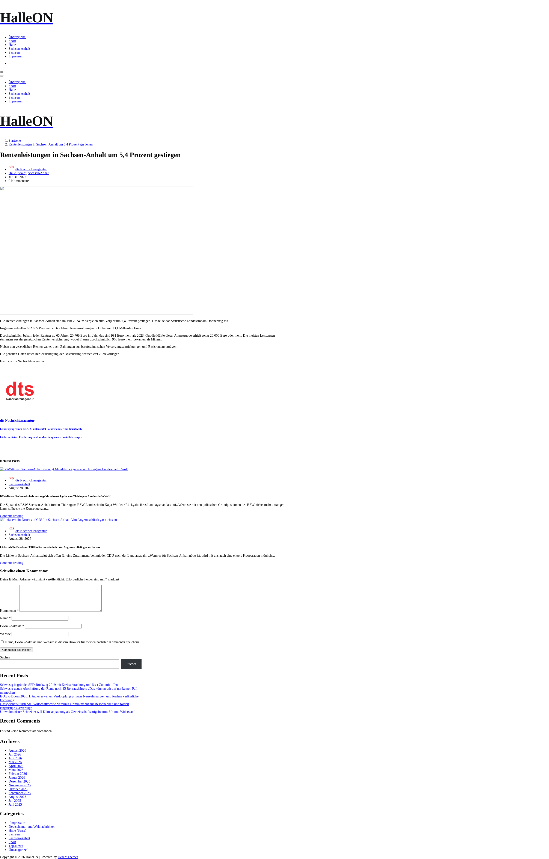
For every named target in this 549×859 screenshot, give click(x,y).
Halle (12, 44)
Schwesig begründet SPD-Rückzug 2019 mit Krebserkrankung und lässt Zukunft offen (59, 685)
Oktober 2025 (18, 789)
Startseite (15, 140)
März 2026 (16, 770)
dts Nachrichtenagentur (31, 169)
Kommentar (9, 610)
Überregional (17, 37)
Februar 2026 (18, 773)
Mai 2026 (15, 762)
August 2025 (17, 797)
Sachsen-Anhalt (19, 48)
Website (5, 634)
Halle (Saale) (17, 173)
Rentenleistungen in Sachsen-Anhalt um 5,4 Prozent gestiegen (51, 144)
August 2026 (17, 750)
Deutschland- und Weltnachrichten (32, 826)
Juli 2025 (15, 800)
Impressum (16, 56)
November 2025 (20, 785)
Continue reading (11, 516)
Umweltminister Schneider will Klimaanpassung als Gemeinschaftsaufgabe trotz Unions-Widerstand (67, 712)
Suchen (5, 657)
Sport (12, 41)
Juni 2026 (15, 758)
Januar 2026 (17, 777)
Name (5, 618)
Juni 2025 (15, 804)
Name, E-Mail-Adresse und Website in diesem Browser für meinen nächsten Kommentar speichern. (72, 642)
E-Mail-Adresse (12, 626)
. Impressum (17, 823)
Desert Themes (68, 857)
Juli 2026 (15, 754)
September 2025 (20, 793)
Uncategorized (18, 850)
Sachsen (14, 52)
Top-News (16, 846)
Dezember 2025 (19, 781)
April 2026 (16, 766)
